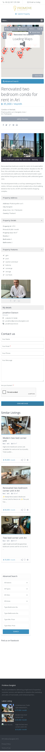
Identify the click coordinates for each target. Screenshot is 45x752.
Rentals (12, 109)
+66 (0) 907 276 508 (12, 2)
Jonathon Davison (16, 289)
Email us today (34, 2)
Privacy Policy (6, 744)
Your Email (6, 346)
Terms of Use (6, 748)
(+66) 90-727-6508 (11, 318)
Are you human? (7, 385)
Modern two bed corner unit (14, 439)
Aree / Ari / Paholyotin (14, 210)
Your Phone (6, 353)
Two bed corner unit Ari (15, 537)
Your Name (6, 339)
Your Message (7, 360)
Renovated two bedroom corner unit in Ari (15, 489)
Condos (4, 109)
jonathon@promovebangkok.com (17, 321)
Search (16, 631)
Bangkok (18, 112)
